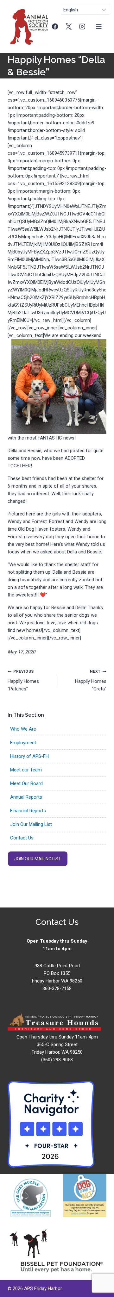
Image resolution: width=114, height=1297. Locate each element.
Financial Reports (28, 811)
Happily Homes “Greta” (90, 680)
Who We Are (23, 729)
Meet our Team (26, 770)
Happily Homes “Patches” (23, 680)
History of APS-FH (29, 756)
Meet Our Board (26, 783)
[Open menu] (98, 26)
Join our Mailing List (37, 858)
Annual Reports (26, 797)
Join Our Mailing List (31, 824)
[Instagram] (82, 26)
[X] (68, 26)
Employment (23, 742)
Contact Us (22, 838)
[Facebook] (55, 26)
